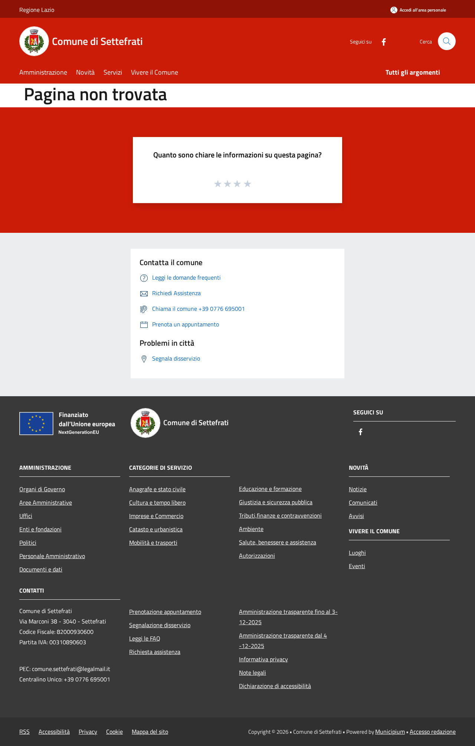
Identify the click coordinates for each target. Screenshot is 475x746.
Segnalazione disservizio (159, 624)
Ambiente (251, 528)
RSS (24, 731)
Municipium (390, 731)
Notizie (358, 489)
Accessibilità (54, 731)
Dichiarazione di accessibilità (275, 685)
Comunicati (363, 502)
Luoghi (357, 552)
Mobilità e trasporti (153, 542)
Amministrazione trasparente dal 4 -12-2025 (283, 640)
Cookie (114, 731)
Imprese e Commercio (156, 515)
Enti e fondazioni (40, 529)
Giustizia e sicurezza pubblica (275, 502)
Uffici (25, 515)
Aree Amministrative (45, 502)
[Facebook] (380, 41)
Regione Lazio (36, 9)
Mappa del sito (150, 731)
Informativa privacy (263, 659)
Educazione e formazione (270, 488)
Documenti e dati (40, 569)
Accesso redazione (433, 731)
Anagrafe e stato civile (157, 489)
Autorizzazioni (257, 555)
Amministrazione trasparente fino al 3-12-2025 (288, 616)
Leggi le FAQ (144, 638)
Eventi (357, 565)
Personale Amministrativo (52, 555)
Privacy (88, 731)
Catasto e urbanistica (156, 529)
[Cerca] (447, 41)
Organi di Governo (42, 489)
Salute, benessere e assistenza (277, 542)
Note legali (252, 672)
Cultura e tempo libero (157, 502)
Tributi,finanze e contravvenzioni (280, 515)
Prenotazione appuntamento (165, 611)
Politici (27, 542)
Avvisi (356, 515)
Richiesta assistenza (154, 651)
